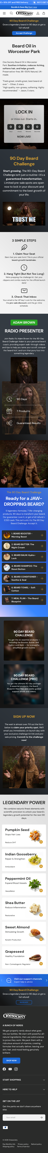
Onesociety (13, 1140)
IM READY (24, 1002)
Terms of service (23, 1146)
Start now (32, 7)
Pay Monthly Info (9, 1144)
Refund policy (36, 1144)
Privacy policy (23, 1144)
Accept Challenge (24, 33)
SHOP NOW (11, 1060)
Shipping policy (8, 1146)
